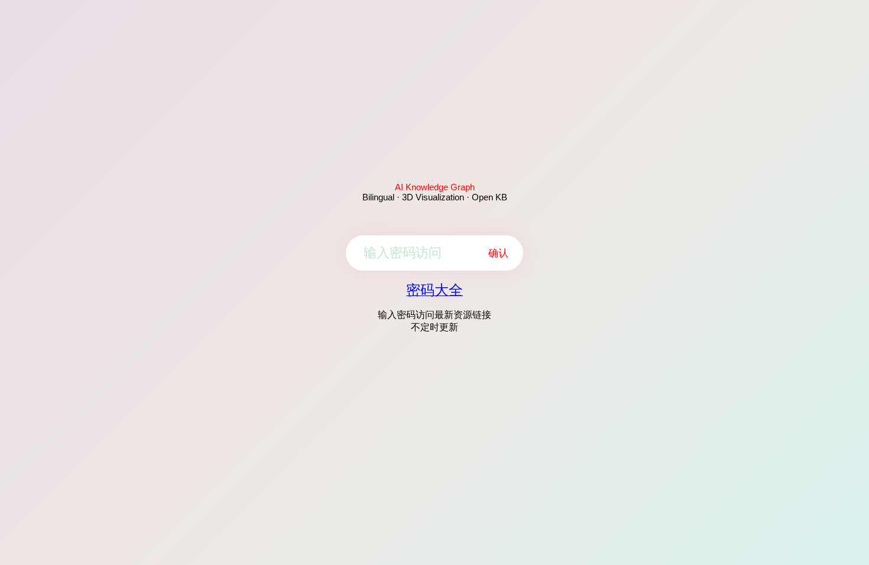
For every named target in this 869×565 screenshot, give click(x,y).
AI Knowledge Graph (435, 187)
